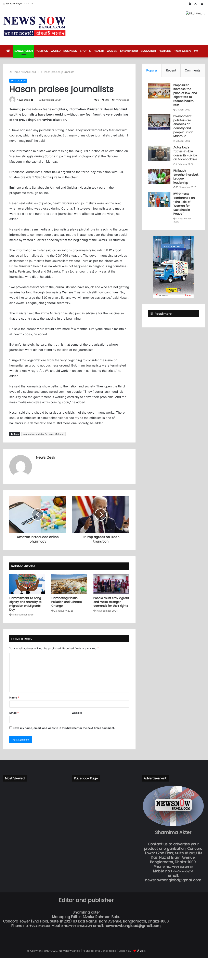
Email (14, 712)
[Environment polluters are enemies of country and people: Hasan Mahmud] (159, 122)
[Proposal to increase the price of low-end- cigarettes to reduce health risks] (159, 90)
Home (16, 72)
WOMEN (112, 50)
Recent (171, 70)
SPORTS (85, 50)
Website (77, 712)
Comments (192, 70)
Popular (151, 70)
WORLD (56, 50)
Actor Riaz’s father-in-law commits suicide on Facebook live (185, 153)
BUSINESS (70, 50)
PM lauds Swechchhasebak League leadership (185, 177)
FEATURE (165, 50)
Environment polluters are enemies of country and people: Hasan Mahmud (183, 126)
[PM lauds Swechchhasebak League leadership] (159, 176)
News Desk (23, 99)
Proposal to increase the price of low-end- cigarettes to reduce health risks (186, 95)
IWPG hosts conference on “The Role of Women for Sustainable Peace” (184, 204)
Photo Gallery (182, 50)
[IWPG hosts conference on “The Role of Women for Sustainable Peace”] (159, 199)
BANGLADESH (23, 50)
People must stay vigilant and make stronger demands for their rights (111, 602)
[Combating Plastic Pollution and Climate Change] (69, 584)
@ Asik (141, 950)
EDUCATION (148, 50)
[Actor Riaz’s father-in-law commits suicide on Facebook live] (159, 153)
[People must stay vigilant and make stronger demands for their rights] (111, 584)
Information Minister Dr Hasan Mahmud (43, 434)
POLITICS (42, 50)
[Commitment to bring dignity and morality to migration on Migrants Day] (27, 584)
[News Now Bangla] (34, 26)
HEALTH (99, 50)
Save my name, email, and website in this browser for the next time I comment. (64, 728)
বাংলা (196, 50)
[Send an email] (32, 99)
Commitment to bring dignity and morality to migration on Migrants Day (25, 604)
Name (14, 697)
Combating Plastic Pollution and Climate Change (66, 602)
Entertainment (129, 50)
